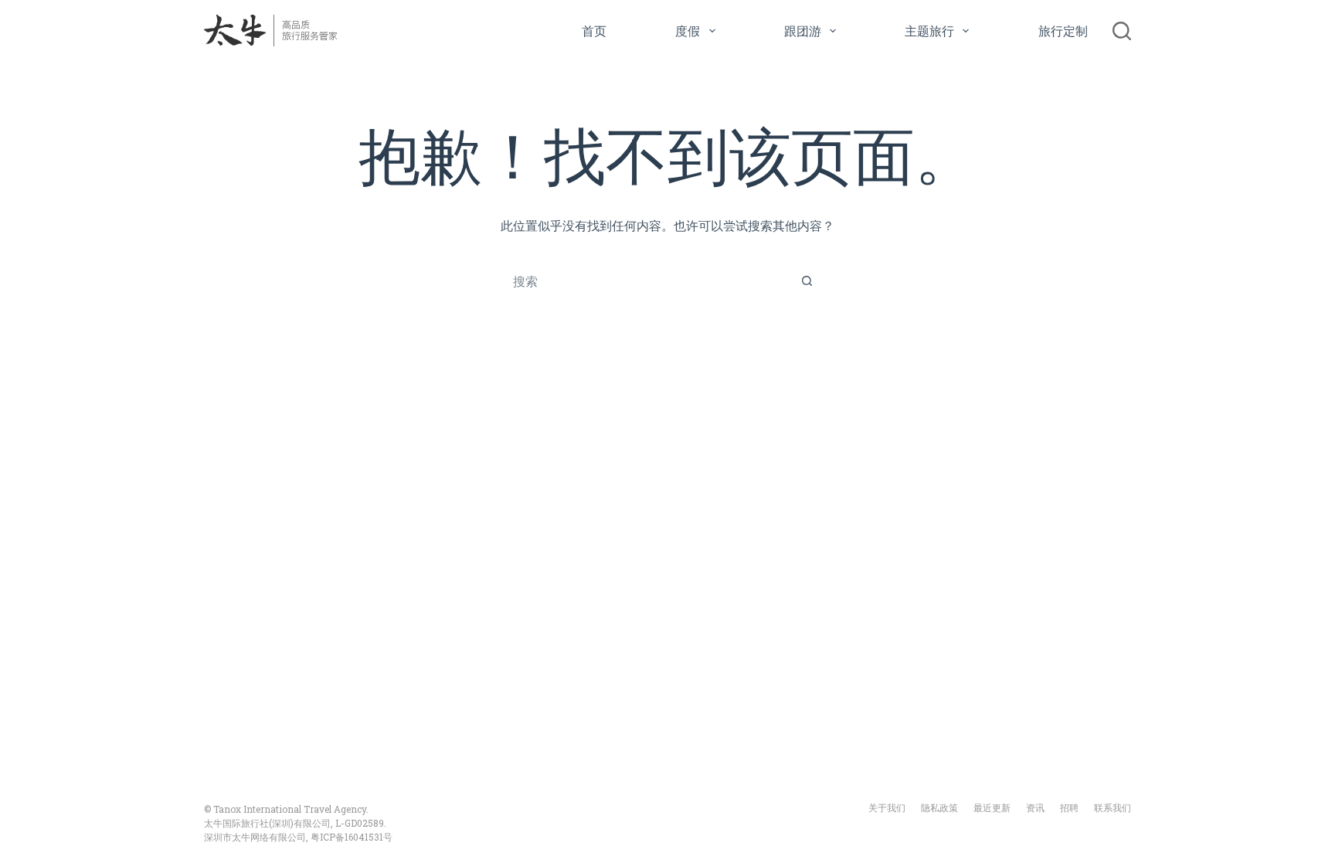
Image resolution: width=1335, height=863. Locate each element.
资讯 (1035, 808)
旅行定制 (1063, 30)
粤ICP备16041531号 (351, 837)
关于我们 (886, 808)
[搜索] (1121, 31)
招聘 (1069, 808)
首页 (594, 30)
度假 (687, 30)
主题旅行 (929, 30)
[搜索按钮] (807, 281)
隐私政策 (939, 808)
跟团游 (802, 30)
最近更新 (992, 808)
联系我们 (1112, 808)
